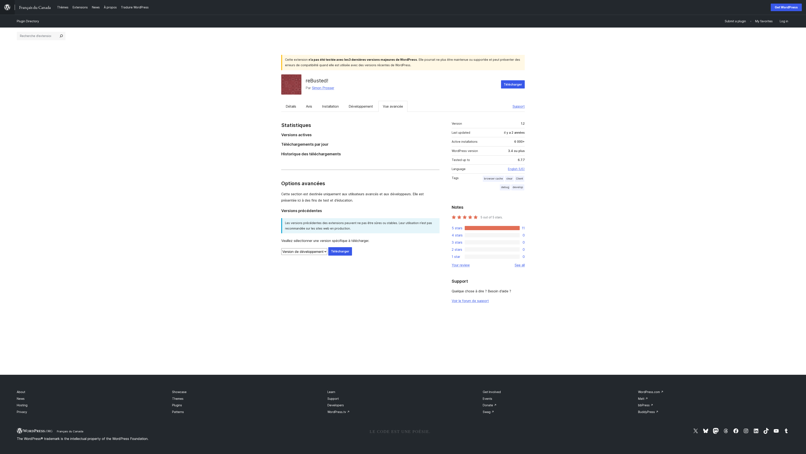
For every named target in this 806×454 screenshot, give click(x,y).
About (21, 392)
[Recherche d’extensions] (61, 36)
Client (519, 178)
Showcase (179, 392)
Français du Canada (70, 431)
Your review (461, 265)
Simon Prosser (323, 88)
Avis (309, 106)
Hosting (22, 405)
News (21, 398)
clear (509, 178)
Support (519, 106)
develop (518, 187)
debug (505, 187)
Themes (177, 398)
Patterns (178, 412)
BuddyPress (648, 412)
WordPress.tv (338, 412)
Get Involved (492, 392)
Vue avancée (393, 106)
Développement (361, 106)
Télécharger (513, 84)
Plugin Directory (28, 21)
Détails (291, 106)
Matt (643, 398)
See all (520, 265)
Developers (335, 405)
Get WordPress (786, 7)
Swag (488, 412)
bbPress (645, 405)
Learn (331, 392)
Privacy (22, 412)
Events (487, 398)
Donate (490, 405)
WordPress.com (650, 392)
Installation (330, 106)
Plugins (177, 405)
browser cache (493, 178)
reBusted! (317, 81)
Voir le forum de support (470, 301)
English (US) (516, 169)
